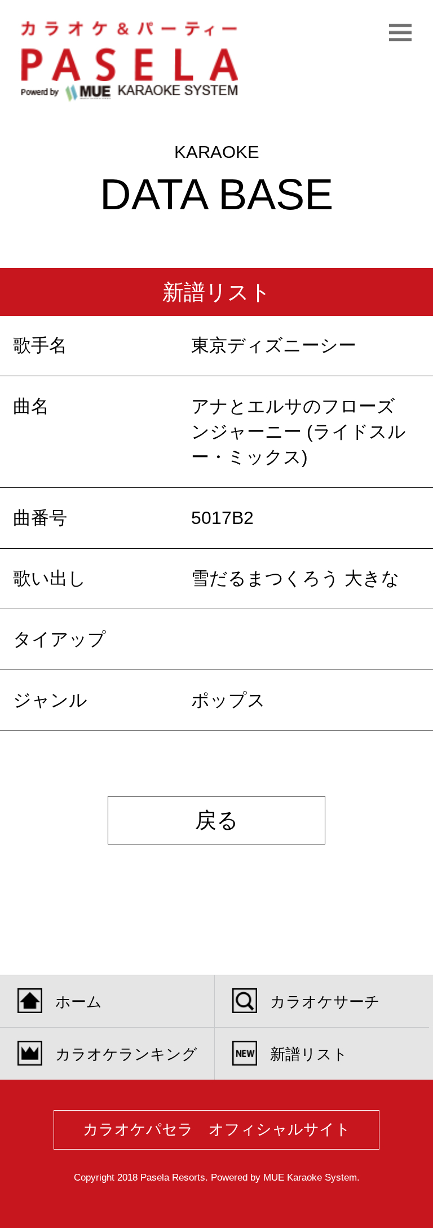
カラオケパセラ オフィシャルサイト (217, 1129)
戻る (216, 820)
